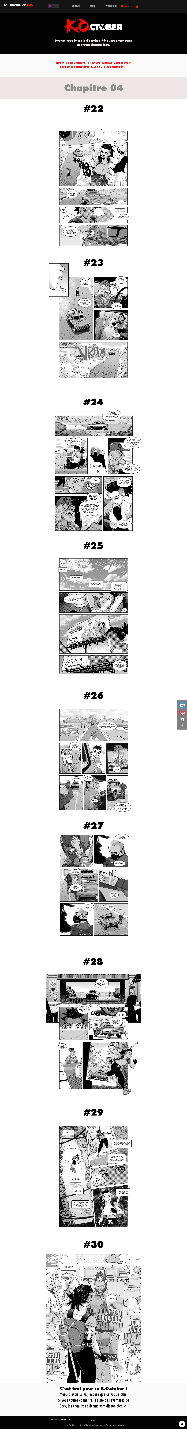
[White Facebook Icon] (182, 725)
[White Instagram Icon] (182, 719)
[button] (137, 6)
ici (122, 66)
